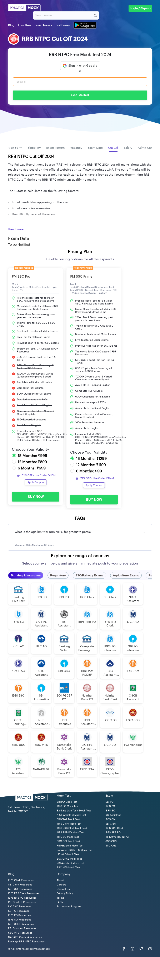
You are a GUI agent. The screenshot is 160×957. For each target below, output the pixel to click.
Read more (16, 229)
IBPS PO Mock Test (68, 806)
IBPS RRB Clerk (114, 828)
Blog (11, 25)
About (60, 880)
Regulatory (58, 575)
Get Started (80, 95)
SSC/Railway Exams (89, 575)
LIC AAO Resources (19, 906)
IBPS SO (110, 810)
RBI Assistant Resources (22, 928)
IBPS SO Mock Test (68, 837)
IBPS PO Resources (19, 915)
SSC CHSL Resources (21, 924)
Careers (61, 884)
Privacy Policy (65, 893)
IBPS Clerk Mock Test (69, 823)
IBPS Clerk (111, 819)
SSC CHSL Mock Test (69, 859)
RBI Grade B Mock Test (70, 845)
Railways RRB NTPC (117, 837)
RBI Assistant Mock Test (70, 863)
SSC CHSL (111, 841)
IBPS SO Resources (19, 919)
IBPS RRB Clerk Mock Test (72, 828)
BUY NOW (36, 496)
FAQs (60, 902)
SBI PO (109, 802)
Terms (60, 898)
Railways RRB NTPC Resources (26, 941)
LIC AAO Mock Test (68, 854)
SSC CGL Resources (20, 889)
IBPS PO (110, 806)
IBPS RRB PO (113, 832)
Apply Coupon (36, 482)
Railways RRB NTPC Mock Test (74, 850)
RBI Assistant (113, 815)
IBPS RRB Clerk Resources (23, 893)
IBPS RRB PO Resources (22, 898)
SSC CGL (110, 845)
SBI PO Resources (18, 911)
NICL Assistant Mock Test (71, 815)
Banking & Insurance (26, 575)
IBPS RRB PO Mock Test (70, 832)
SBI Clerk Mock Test (68, 819)
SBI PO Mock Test (67, 802)
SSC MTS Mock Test (68, 867)
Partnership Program (69, 906)
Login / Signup (140, 8)
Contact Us (63, 889)
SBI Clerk (110, 823)
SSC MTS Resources (20, 933)
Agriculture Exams (126, 575)
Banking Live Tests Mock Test (74, 810)
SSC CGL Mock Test (68, 841)
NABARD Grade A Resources (25, 937)
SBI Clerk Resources (20, 884)
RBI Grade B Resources (22, 902)
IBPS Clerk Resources (21, 880)
